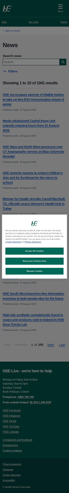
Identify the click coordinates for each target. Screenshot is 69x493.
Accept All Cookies (34, 251)
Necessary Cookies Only (34, 261)
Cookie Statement (13, 242)
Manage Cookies (35, 271)
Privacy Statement (33, 242)
